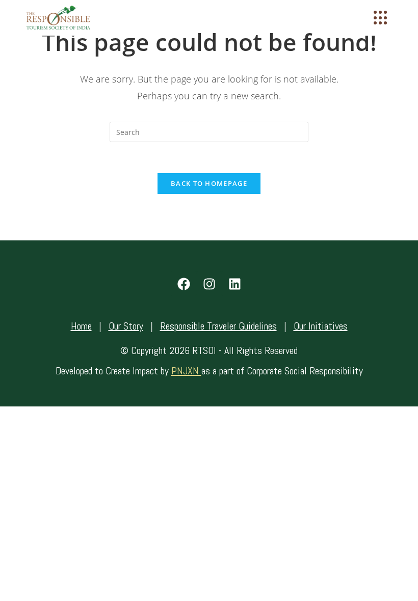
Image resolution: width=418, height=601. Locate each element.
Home (81, 326)
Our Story (126, 326)
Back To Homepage (209, 183)
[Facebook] (183, 283)
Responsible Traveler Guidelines (218, 326)
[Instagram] (209, 283)
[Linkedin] (234, 283)
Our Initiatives (321, 326)
